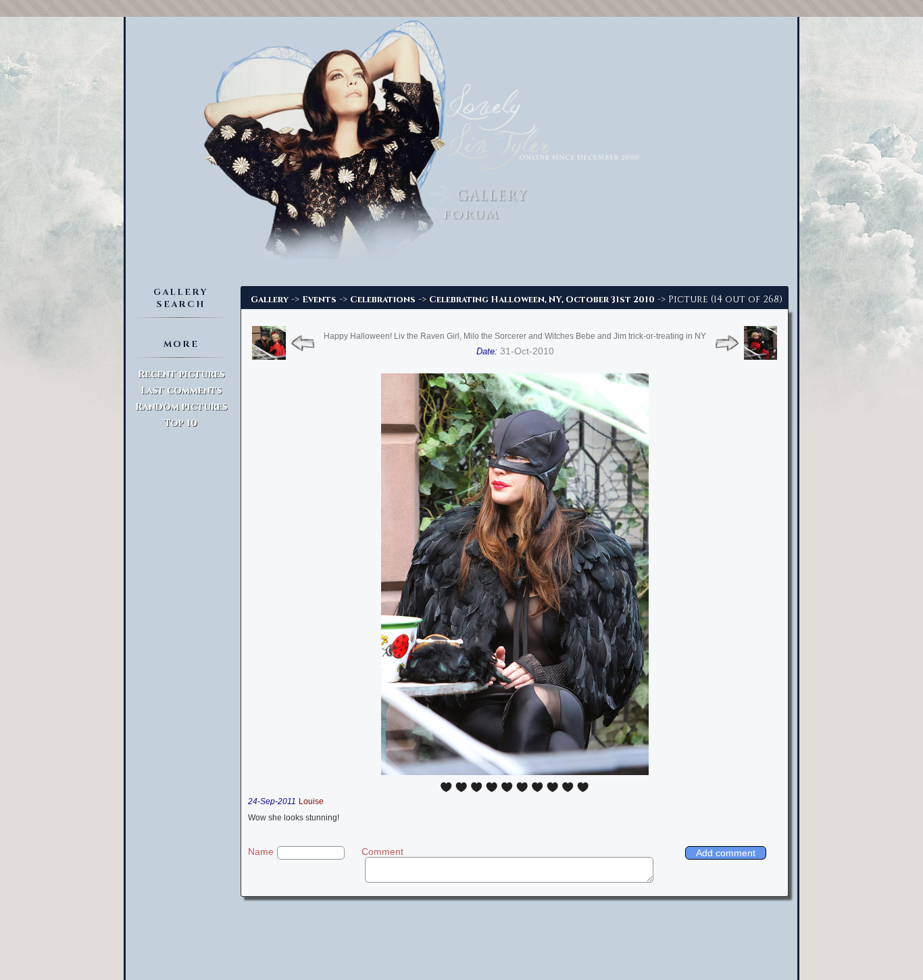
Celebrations (383, 300)
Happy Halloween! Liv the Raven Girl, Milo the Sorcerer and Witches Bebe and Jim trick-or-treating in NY (515, 336)
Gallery (270, 300)
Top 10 (180, 423)
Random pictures (181, 406)
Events (319, 300)
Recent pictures (181, 374)
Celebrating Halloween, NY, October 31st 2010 (542, 300)
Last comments (181, 390)
